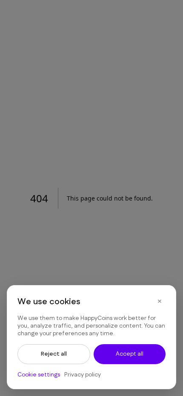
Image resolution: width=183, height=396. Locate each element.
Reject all (54, 354)
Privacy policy (82, 375)
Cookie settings (38, 375)
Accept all (129, 354)
